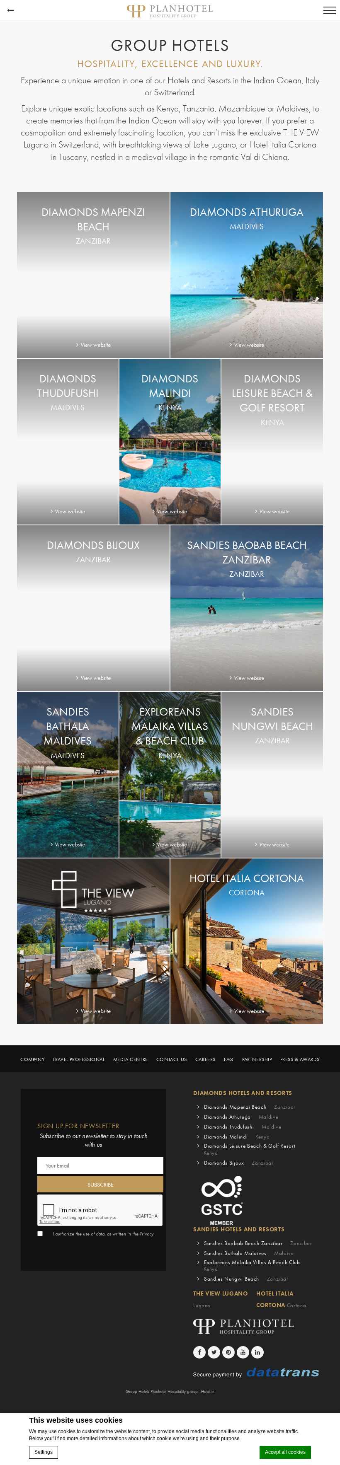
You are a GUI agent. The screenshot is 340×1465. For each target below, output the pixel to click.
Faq (229, 1059)
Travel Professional (78, 1059)
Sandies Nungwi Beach (246, 1278)
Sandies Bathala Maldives (249, 1253)
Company (32, 1059)
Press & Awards (300, 1059)
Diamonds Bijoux (239, 1162)
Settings (43, 1452)
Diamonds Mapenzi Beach (250, 1106)
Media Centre (130, 1059)
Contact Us (171, 1059)
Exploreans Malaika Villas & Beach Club (252, 1266)
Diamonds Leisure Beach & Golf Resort (249, 1149)
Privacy (147, 1234)
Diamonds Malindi (237, 1136)
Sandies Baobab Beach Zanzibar (258, 1243)
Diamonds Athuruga (241, 1116)
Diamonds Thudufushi (243, 1126)
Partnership (257, 1059)
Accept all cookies (285, 1452)
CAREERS (205, 1059)
